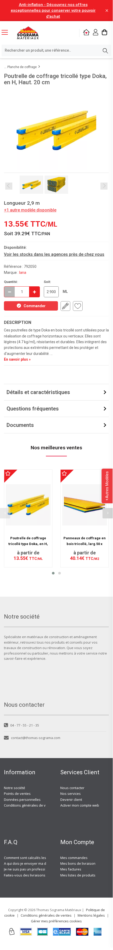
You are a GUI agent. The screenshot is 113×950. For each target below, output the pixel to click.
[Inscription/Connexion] (95, 33)
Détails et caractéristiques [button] (38, 392)
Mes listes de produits (77, 875)
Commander (35, 306)
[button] (53, 573)
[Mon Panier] (104, 33)
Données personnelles (22, 799)
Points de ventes (17, 793)
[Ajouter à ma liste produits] (78, 306)
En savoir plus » (17, 359)
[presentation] (108, 513)
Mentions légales (91, 915)
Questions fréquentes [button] (33, 409)
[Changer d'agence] (86, 33)
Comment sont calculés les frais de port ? (36, 857)
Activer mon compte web (79, 805)
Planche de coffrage (22, 67)
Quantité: (11, 282)
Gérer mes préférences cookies (56, 921)
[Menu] (7, 32)
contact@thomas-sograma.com (35, 737)
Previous (8, 186)
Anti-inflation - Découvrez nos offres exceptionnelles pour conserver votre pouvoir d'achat (53, 10)
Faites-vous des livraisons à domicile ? (34, 875)
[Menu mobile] (7, 32)
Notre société (14, 787)
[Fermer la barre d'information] (107, 11)
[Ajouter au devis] (65, 306)
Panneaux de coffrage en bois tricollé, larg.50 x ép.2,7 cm (84, 544)
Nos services (70, 793)
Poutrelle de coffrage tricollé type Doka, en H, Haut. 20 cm (28, 544)
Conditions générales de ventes (29, 805)
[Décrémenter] (9, 292)
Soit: (47, 282)
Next (103, 186)
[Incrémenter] (34, 292)
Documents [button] (20, 425)
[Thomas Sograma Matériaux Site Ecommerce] (28, 32)
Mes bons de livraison (77, 863)
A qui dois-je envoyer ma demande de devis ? (40, 863)
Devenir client (71, 799)
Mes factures (70, 869)
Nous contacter (72, 787)
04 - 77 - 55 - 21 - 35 (24, 725)
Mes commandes (74, 857)
